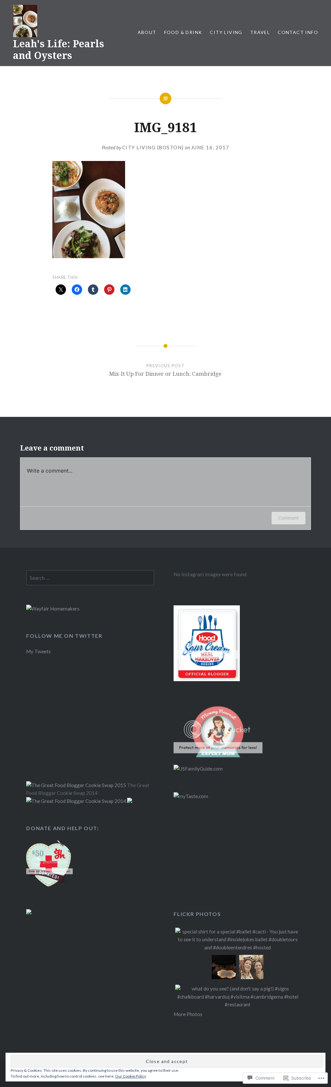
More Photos (188, 1014)
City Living (226, 32)
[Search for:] (90, 578)
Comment (288, 518)
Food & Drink (183, 32)
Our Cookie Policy (130, 1076)
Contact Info (298, 32)
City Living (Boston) (153, 147)
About (147, 32)
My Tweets (38, 651)
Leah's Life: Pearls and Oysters (58, 49)
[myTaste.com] (191, 796)
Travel (260, 32)
